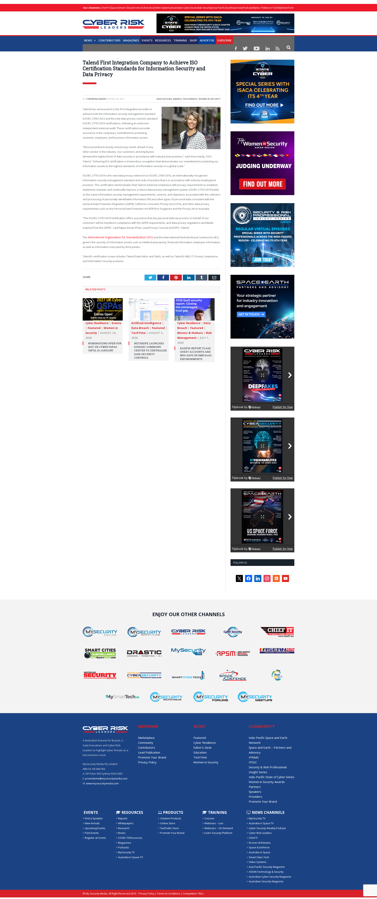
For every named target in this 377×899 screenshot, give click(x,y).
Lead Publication (149, 752)
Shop (193, 40)
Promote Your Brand (152, 757)
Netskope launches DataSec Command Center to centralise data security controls (150, 350)
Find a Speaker (94, 818)
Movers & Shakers (190, 332)
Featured (94, 327)
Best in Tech (271, 7)
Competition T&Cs (193, 893)
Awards (177, 98)
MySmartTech (286, 7)
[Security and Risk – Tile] (262, 266)
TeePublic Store (169, 828)
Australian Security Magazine (266, 881)
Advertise (207, 40)
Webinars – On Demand (218, 828)
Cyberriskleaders (96, 98)
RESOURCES (163, 40)
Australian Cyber (181, 7)
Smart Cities (125, 7)
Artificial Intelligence (146, 322)
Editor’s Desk (202, 747)
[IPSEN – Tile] (262, 337)
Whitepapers (126, 823)
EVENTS (90, 812)
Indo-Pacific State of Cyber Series (271, 777)
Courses (209, 818)
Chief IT (106, 7)
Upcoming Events (95, 828)
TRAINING (180, 40)
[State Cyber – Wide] (225, 32)
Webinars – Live (213, 823)
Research (123, 828)
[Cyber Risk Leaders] (114, 22)
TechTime (138, 332)
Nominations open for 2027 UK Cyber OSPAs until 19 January (104, 346)
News (88, 40)
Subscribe (224, 40)
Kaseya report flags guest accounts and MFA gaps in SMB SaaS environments (195, 353)
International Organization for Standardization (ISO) (118, 237)
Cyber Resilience (97, 322)
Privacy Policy (147, 762)
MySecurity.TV (126, 852)
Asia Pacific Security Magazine (267, 867)
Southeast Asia (234, 7)
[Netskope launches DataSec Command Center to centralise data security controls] (149, 311)
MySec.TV (258, 7)
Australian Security (201, 7)
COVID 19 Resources (130, 838)
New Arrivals (92, 823)
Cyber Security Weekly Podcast (267, 828)
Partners (255, 787)
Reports (122, 818)
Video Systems (163, 7)
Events (147, 40)
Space (114, 7)
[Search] (288, 47)
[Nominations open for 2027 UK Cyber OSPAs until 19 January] (103, 311)
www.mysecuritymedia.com (102, 783)
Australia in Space (259, 852)
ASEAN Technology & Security (266, 871)
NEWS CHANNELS (268, 812)
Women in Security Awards (267, 782)
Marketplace (146, 738)
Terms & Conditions (168, 893)
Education (200, 752)
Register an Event (95, 838)
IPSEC (253, 762)
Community (145, 743)
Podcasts (123, 847)
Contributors (109, 40)
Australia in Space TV (130, 857)
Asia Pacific (218, 7)
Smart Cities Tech (259, 857)
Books (121, 833)
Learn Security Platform (218, 833)
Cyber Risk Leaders (260, 833)
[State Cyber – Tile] (262, 122)
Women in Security (210, 98)
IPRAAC (254, 757)
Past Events (92, 833)
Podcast (247, 7)
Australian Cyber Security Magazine (270, 876)
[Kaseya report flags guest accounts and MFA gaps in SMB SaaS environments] (195, 311)
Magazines (131, 40)
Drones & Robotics (143, 7)
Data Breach (190, 98)
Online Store (167, 823)
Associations (164, 98)
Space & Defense (259, 847)
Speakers (255, 792)
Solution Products (170, 818)
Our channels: (92, 7)
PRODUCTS (172, 812)
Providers (255, 797)
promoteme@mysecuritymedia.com (106, 778)
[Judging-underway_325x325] (262, 194)
